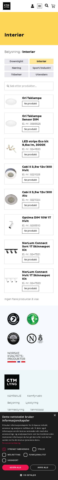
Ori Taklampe (31, 98)
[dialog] (29, 446)
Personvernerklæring (11, 443)
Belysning (12, 52)
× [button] (55, 415)
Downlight (16, 61)
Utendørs (41, 74)
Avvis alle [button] (43, 467)
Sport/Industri (42, 68)
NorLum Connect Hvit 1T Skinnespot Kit (36, 275)
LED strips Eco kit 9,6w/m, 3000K (35, 143)
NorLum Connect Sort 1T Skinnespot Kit (36, 246)
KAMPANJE (14, 395)
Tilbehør (16, 74)
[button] (29, 475)
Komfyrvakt (34, 395)
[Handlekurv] (53, 6)
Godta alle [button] (15, 467)
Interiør (41, 61)
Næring (16, 68)
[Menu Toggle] (39, 6)
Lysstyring (32, 402)
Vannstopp (37, 409)
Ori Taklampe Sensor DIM (31, 117)
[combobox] (29, 86)
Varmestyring (15, 409)
